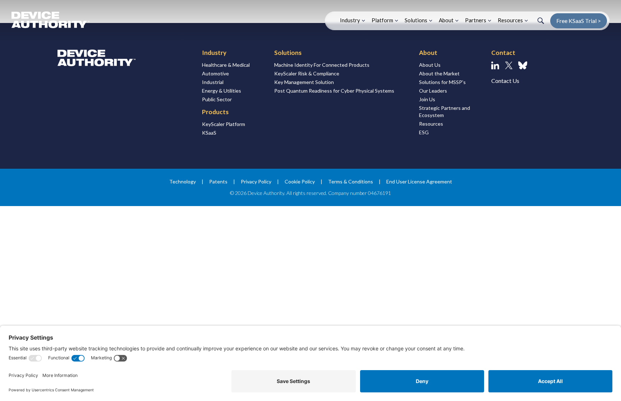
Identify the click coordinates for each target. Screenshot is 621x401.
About (446, 20)
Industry (350, 20)
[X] (508, 65)
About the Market (439, 73)
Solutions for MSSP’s (442, 82)
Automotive (215, 73)
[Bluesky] (522, 65)
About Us (430, 65)
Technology (182, 181)
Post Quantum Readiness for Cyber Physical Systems (334, 91)
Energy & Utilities (221, 91)
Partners (475, 20)
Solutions (416, 20)
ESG (424, 132)
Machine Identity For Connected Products (321, 65)
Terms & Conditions (350, 181)
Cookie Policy (300, 181)
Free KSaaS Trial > (578, 20)
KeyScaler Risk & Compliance (306, 73)
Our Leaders (433, 91)
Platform (382, 20)
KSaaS (209, 133)
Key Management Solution (304, 82)
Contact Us (505, 80)
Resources (510, 20)
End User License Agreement (419, 181)
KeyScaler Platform (223, 124)
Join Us (427, 99)
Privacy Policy (256, 181)
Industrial (213, 82)
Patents (218, 181)
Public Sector (217, 99)
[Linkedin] (495, 65)
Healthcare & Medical (226, 65)
